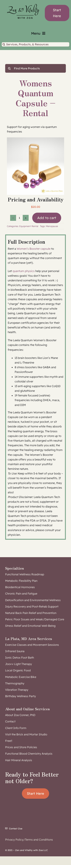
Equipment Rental (28, 226)
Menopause (52, 226)
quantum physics (24, 271)
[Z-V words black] (23, 2)
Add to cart (46, 218)
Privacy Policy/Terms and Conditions (29, 839)
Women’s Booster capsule (33, 248)
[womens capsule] (35, 166)
